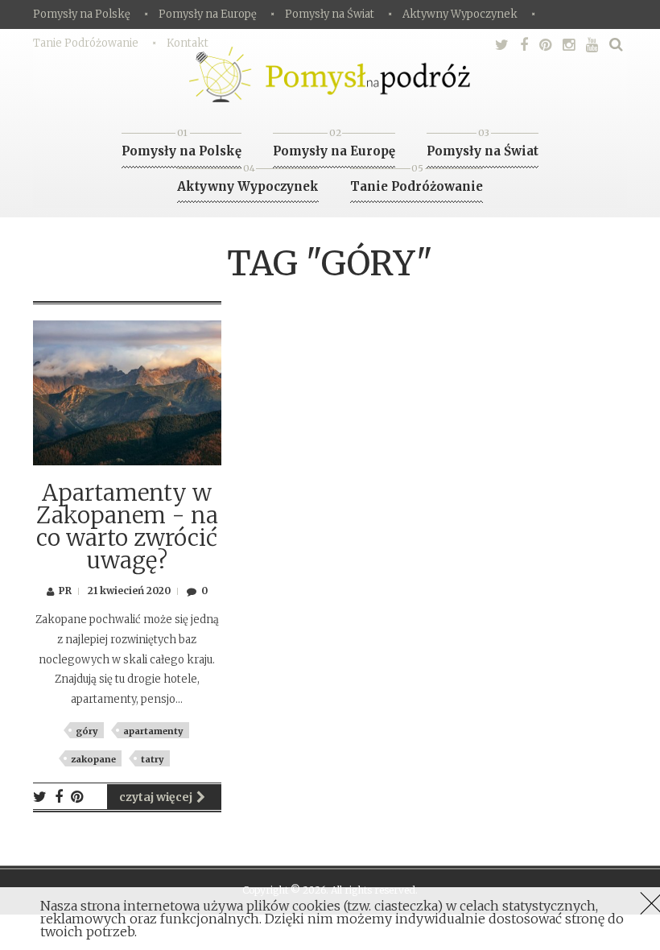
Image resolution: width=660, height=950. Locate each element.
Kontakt (187, 43)
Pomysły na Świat (329, 14)
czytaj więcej (155, 797)
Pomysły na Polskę (81, 14)
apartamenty (153, 731)
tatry (152, 759)
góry (87, 731)
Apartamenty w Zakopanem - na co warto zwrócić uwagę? (127, 526)
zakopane (93, 759)
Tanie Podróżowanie (85, 43)
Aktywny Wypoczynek (460, 14)
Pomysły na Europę (208, 14)
